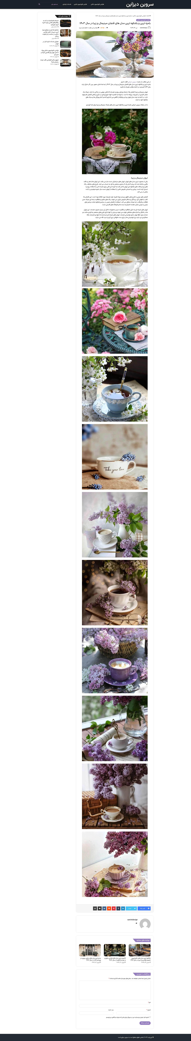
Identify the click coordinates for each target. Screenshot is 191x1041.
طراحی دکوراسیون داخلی (139, 16)
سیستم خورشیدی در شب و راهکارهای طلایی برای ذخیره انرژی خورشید (50, 23)
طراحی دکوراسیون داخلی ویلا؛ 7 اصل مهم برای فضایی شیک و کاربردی (50, 52)
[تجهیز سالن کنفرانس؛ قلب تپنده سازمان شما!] (65, 63)
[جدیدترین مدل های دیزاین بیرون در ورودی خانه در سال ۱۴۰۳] (90, 950)
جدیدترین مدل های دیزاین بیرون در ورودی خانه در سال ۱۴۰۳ (90, 959)
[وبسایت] (136, 923)
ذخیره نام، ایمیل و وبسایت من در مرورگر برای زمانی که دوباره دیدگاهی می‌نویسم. (127, 1017)
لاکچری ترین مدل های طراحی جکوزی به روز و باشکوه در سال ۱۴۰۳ (115, 959)
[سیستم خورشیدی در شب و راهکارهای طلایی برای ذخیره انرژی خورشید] (65, 23)
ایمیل (149, 1010)
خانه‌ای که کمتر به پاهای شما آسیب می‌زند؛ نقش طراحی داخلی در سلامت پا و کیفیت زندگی (50, 33)
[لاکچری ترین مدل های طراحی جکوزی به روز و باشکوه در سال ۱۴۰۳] (115, 950)
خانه (148, 16)
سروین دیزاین (132, 82)
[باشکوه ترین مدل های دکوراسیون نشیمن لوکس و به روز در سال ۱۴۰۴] (140, 950)
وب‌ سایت (110, 1010)
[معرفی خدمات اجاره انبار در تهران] (65, 44)
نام (149, 1003)
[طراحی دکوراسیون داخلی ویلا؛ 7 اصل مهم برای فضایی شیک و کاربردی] (65, 53)
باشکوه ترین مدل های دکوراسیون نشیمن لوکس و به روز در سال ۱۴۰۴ (141, 959)
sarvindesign (143, 28)
